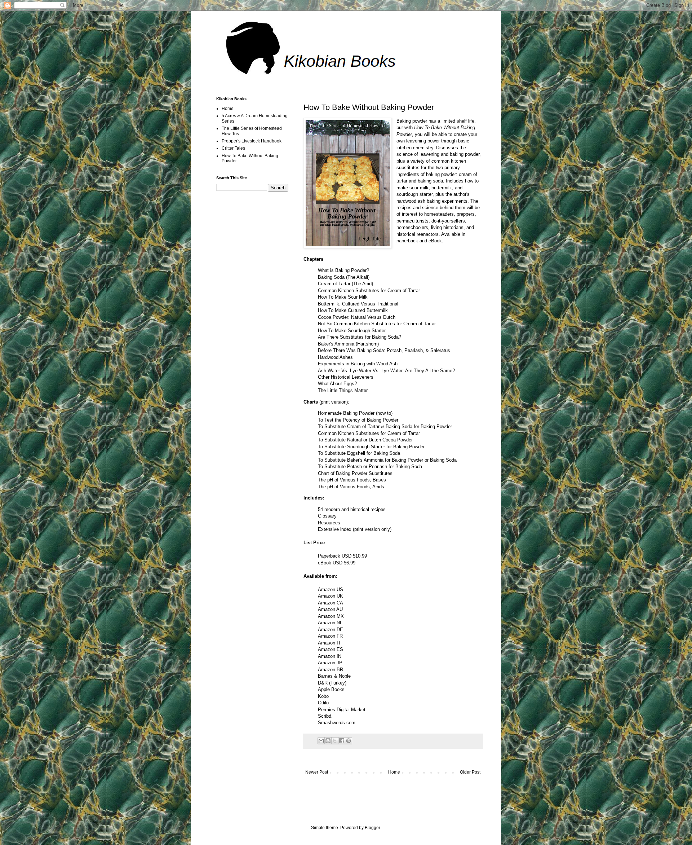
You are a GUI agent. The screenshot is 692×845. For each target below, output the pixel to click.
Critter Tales (233, 148)
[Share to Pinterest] (348, 740)
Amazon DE (330, 629)
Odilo (323, 702)
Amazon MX (331, 616)
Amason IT (329, 643)
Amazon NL (330, 622)
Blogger (372, 827)
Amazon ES (330, 649)
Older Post (470, 772)
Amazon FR (330, 636)
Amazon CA (330, 603)
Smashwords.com (336, 722)
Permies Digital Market (341, 709)
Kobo (323, 696)
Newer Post (316, 772)
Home (394, 772)
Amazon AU (330, 609)
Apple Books (331, 689)
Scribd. (325, 716)
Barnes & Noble (334, 676)
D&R (323, 683)
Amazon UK (330, 596)
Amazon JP (330, 662)
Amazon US (330, 589)
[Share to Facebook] (341, 740)
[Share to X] (334, 740)
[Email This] (321, 740)
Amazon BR (330, 669)
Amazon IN (329, 656)
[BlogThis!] (328, 740)
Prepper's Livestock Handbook (251, 141)
